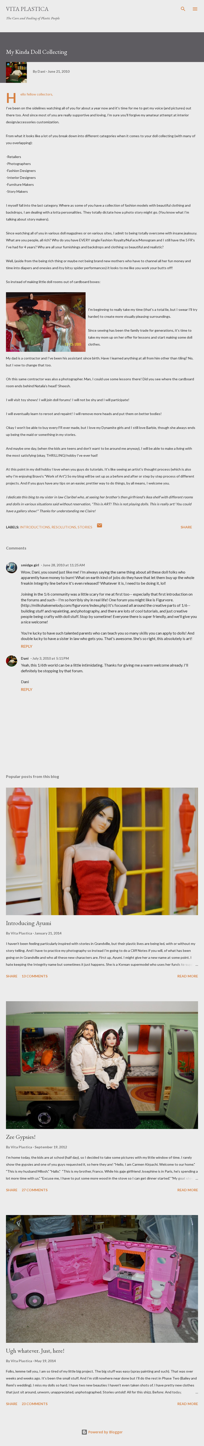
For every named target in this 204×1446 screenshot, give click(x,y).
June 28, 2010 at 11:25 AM (64, 565)
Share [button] (186, 527)
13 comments (35, 976)
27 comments (35, 1190)
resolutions (63, 527)
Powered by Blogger (105, 1432)
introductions (35, 527)
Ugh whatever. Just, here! (35, 1350)
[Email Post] (99, 527)
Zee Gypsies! (21, 1137)
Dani (25, 658)
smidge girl (30, 565)
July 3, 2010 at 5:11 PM (50, 658)
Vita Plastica (27, 9)
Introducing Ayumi (28, 923)
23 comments (35, 1404)
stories (85, 527)
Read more (187, 976)
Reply (26, 646)
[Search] (183, 9)
